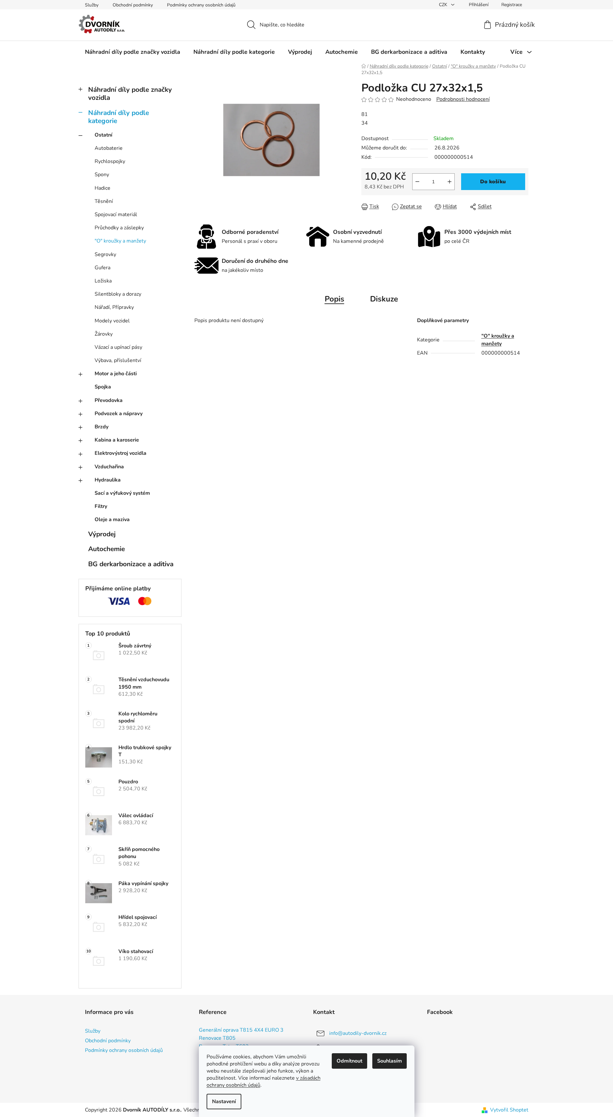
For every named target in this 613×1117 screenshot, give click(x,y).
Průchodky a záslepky (119, 227)
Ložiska (103, 280)
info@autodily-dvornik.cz (357, 1033)
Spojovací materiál (116, 214)
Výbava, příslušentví (118, 360)
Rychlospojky (110, 161)
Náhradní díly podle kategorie (118, 116)
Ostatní (103, 134)
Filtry (101, 506)
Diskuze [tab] (384, 299)
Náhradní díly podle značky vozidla (130, 93)
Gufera (102, 267)
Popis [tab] (334, 299)
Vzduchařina (109, 466)
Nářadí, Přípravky (114, 307)
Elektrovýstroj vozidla (120, 453)
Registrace (511, 5)
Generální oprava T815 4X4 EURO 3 (241, 1030)
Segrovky (105, 254)
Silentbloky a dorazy (118, 294)
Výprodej (102, 534)
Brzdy (101, 426)
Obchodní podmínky (133, 5)
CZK (444, 5)
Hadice (102, 188)
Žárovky (104, 334)
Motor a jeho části (116, 373)
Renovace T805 (217, 1038)
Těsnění (104, 201)
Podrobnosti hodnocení (463, 99)
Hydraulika (108, 479)
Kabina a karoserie (117, 440)
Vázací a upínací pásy (118, 347)
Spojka (103, 386)
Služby (91, 5)
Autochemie (106, 548)
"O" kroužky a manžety (120, 240)
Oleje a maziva (112, 519)
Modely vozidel (112, 320)
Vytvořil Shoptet (509, 1109)
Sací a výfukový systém (122, 493)
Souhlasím (389, 1060)
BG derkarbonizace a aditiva (130, 563)
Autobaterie (109, 148)
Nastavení (224, 1101)
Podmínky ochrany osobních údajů (201, 5)
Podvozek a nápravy (119, 413)
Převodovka (109, 400)
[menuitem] (133, 52)
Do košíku (493, 181)
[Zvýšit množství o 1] (449, 182)
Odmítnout (349, 1060)
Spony (102, 174)
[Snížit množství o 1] (417, 182)
